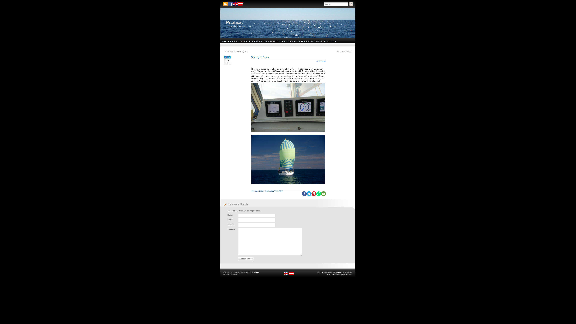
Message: (231, 229)
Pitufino (232, 41)
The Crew (253, 41)
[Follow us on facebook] (230, 4)
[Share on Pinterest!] (314, 195)
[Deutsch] (240, 5)
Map (270, 41)
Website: (230, 225)
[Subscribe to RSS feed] (225, 4)
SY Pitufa (242, 41)
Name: (230, 215)
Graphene (331, 274)
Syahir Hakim (347, 274)
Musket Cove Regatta (237, 51)
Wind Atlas (320, 41)
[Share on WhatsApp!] (318, 195)
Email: (229, 220)
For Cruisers (293, 41)
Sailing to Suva (260, 57)
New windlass (343, 51)
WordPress (338, 272)
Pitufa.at (234, 22)
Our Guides (279, 41)
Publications (307, 41)
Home (224, 41)
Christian (322, 61)
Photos (263, 41)
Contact (331, 41)
